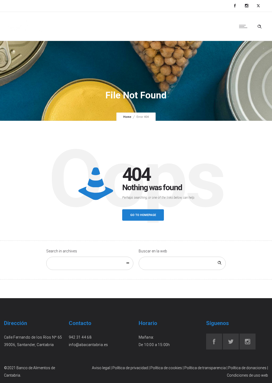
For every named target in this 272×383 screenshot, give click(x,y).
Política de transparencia (205, 368)
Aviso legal (101, 368)
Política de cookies (166, 368)
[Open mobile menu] (244, 26)
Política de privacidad (130, 368)
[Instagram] (246, 6)
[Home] (28, 34)
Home (127, 117)
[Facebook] (235, 6)
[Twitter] (258, 6)
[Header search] (259, 26)
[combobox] (89, 263)
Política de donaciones (247, 368)
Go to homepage (143, 215)
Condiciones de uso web (247, 375)
